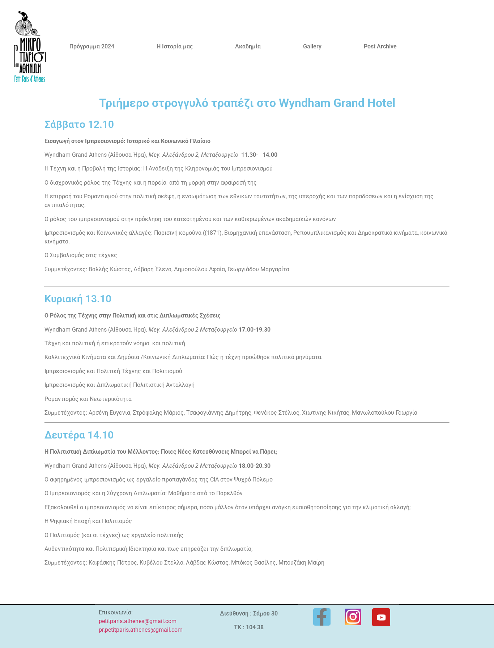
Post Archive (380, 46)
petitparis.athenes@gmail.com (137, 621)
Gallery (312, 46)
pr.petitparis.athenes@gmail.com (141, 629)
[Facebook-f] (322, 617)
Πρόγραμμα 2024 (91, 46)
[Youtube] (381, 617)
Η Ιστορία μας (175, 46)
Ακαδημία (248, 46)
